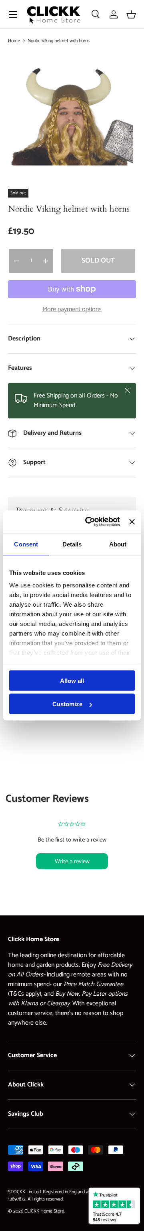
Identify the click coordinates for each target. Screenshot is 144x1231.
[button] (131, 14)
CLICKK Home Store (44, 1211)
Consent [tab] (26, 543)
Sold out (98, 260)
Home (14, 41)
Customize (67, 704)
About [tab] (118, 543)
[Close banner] (132, 521)
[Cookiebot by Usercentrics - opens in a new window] (89, 522)
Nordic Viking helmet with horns (59, 41)
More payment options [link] (72, 309)
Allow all (72, 680)
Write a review (72, 861)
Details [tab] (72, 543)
